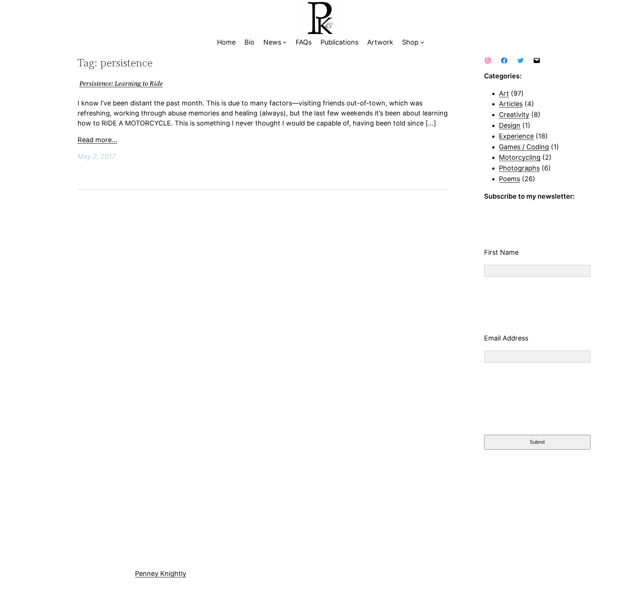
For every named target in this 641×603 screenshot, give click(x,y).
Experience (516, 136)
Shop (410, 42)
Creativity (514, 114)
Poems (509, 179)
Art (504, 93)
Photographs (519, 168)
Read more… (97, 140)
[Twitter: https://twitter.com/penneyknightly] (520, 60)
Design (509, 125)
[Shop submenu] (422, 42)
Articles (511, 104)
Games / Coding (524, 147)
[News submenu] (285, 42)
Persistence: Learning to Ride (121, 84)
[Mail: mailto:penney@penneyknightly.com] (536, 60)
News (272, 42)
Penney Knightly (160, 573)
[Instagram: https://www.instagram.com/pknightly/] (488, 60)
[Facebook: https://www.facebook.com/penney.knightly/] (504, 60)
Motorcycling (519, 157)
